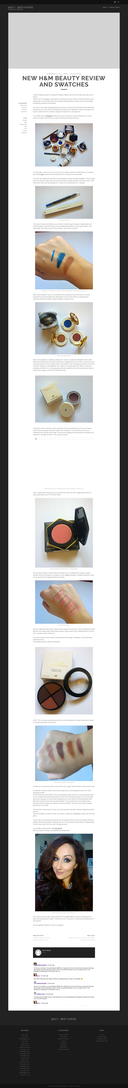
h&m (25, 122)
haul (25, 126)
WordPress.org (102, 1041)
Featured (24, 107)
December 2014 (25, 1066)
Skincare (63, 1045)
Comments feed (102, 1039)
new (25, 128)
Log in (102, 1034)
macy (66, 74)
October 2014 (24, 1070)
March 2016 (25, 1045)
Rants (63, 1041)
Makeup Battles (63, 1039)
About (105, 7)
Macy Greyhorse (20, 7)
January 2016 (25, 1049)
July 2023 (25, 1036)
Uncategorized (63, 1049)
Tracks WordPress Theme (56, 1086)
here (42, 174)
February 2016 (25, 1047)
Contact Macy (114, 7)
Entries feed (102, 1036)
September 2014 (24, 1072)
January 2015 (24, 1064)
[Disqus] (64, 984)
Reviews (24, 109)
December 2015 (25, 1051)
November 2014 (25, 1068)
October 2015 (24, 1055)
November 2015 (25, 1053)
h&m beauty (23, 124)
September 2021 (24, 1039)
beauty (25, 120)
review (25, 130)
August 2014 (24, 1074)
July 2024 (25, 1034)
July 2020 (24, 1041)
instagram (49, 116)
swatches (24, 132)
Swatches (24, 111)
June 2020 (24, 1043)
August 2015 (25, 1058)
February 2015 (25, 1062)
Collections (75, 74)
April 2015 (24, 1060)
